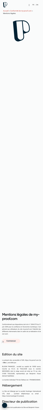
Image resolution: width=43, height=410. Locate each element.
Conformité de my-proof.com (21, 11)
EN (37, 5)
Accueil (6, 11)
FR (33, 5)
